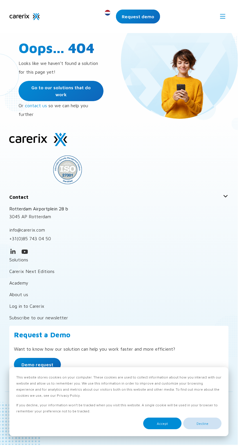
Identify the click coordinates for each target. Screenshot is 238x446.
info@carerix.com (27, 229)
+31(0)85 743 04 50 (30, 238)
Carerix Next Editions (31, 271)
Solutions (18, 259)
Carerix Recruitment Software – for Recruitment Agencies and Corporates (24, 16)
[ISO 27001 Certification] (118, 169)
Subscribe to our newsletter (38, 317)
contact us (36, 105)
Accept (162, 423)
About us (18, 294)
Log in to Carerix (26, 306)
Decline (202, 423)
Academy (18, 282)
